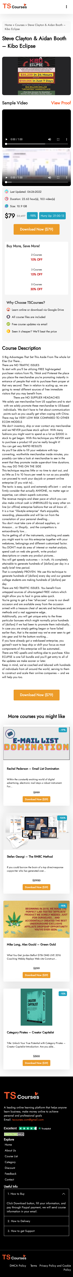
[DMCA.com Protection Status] (14, 1135)
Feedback (10, 1174)
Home (8, 25)
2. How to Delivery (19, 1221)
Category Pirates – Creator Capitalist (30, 1032)
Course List (11, 1156)
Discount (10, 1168)
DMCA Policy (18, 1266)
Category (10, 1162)
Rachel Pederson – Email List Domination (33, 768)
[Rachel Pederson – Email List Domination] (36, 761)
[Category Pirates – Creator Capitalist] (36, 1025)
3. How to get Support (21, 1231)
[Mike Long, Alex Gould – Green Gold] (36, 937)
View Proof (61, 103)
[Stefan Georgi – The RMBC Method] (36, 849)
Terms (33, 1266)
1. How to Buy (16, 1194)
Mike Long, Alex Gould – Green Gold (31, 944)
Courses (19, 25)
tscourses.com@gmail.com (28, 1120)
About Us (10, 1150)
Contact (9, 1179)
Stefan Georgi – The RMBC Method (30, 856)
